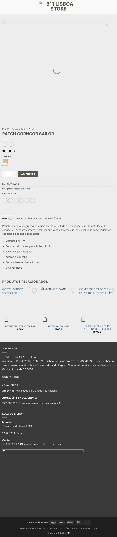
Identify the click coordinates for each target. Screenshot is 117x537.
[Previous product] (11, 144)
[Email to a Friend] (21, 200)
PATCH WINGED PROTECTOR (20, 326)
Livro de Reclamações (37, 522)
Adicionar (28, 174)
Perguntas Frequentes (32, 528)
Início (5, 129)
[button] (4, 7)
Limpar (5, 166)
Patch (31, 129)
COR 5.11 (7, 157)
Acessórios (18, 129)
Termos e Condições (58, 528)
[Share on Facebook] (10, 200)
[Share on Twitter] (16, 200)
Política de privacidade (85, 528)
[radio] (5, 161)
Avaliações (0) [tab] (53, 218)
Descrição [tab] (8, 218)
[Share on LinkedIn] (32, 200)
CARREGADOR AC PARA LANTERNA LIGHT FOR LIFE (97, 327)
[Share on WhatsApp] (5, 200)
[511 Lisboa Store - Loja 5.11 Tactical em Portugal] (58, 7)
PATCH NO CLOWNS (58, 326)
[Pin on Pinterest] (27, 200)
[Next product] (5, 144)
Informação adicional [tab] (29, 218)
